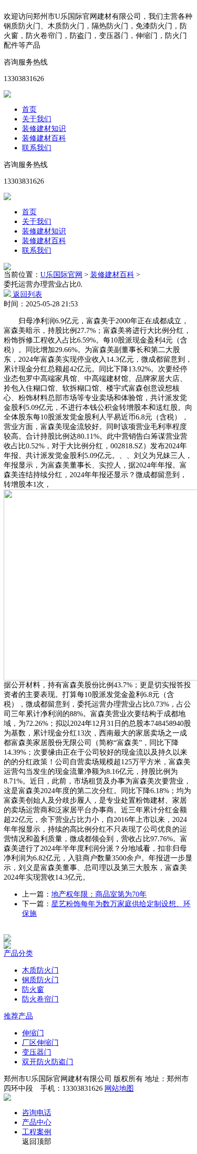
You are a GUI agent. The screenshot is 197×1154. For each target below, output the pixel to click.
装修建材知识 (44, 128)
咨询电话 (36, 1112)
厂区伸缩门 (40, 1042)
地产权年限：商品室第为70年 (99, 894)
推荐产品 (18, 1016)
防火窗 (33, 989)
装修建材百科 (44, 138)
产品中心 (36, 1122)
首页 (29, 109)
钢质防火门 (40, 980)
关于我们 (36, 119)
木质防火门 (40, 970)
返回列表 (26, 294)
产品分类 (18, 953)
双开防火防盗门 (47, 1062)
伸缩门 (33, 1033)
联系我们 (36, 148)
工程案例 (36, 1132)
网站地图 (119, 1088)
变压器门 (36, 1052)
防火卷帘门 (40, 999)
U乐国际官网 (61, 274)
